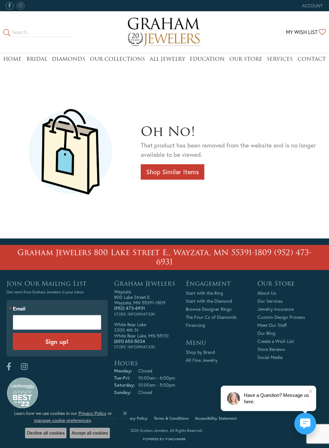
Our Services (270, 301)
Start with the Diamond (209, 301)
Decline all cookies (46, 432)
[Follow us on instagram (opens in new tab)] (20, 6)
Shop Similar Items (172, 171)
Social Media (269, 357)
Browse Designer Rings (209, 309)
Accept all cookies (90, 432)
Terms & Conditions (171, 418)
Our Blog (266, 333)
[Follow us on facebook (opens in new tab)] (9, 6)
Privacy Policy (135, 418)
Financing (195, 325)
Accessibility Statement (216, 418)
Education (207, 59)
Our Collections (117, 59)
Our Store (245, 59)
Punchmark (175, 439)
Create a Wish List (275, 341)
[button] (312, 5)
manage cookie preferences (62, 420)
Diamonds (68, 59)
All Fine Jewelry (202, 360)
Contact (312, 59)
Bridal (36, 59)
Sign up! (56, 341)
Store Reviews (271, 349)
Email (19, 308)
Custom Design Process (281, 317)
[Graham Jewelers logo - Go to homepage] (164, 32)
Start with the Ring (204, 293)
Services (280, 59)
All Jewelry (167, 59)
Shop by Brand (200, 352)
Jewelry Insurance (275, 309)
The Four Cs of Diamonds (211, 317)
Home (12, 59)
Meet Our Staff (272, 325)
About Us (266, 293)
